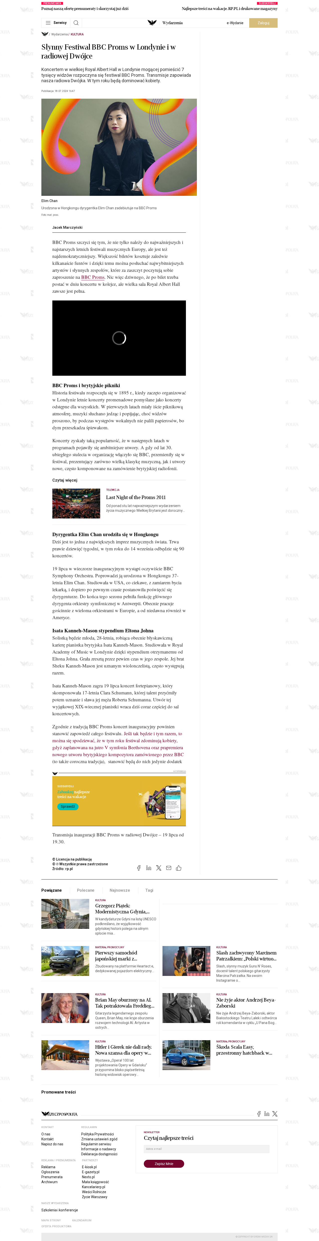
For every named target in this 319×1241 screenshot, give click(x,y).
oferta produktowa (56, 1226)
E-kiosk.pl (89, 1167)
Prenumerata (52, 1177)
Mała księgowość (95, 1182)
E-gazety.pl (90, 1172)
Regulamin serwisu (96, 1144)
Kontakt (47, 1139)
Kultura (77, 34)
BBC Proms (92, 277)
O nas (45, 1134)
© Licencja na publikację (72, 859)
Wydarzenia (172, 22)
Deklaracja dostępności (99, 1154)
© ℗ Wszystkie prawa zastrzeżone (80, 864)
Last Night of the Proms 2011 (136, 498)
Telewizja (112, 490)
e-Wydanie (235, 23)
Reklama (48, 1167)
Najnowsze (120, 890)
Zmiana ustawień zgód (99, 1139)
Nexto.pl (88, 1177)
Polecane (86, 890)
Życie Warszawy (94, 1197)
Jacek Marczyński (67, 227)
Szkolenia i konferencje (59, 1210)
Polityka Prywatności (97, 1134)
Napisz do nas (52, 1144)
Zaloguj (263, 23)
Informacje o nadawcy (98, 1149)
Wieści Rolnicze (94, 1192)
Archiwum (49, 1182)
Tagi (149, 890)
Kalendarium (81, 1220)
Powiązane (51, 890)
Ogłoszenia (50, 1172)
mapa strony (51, 1220)
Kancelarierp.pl (93, 1187)
